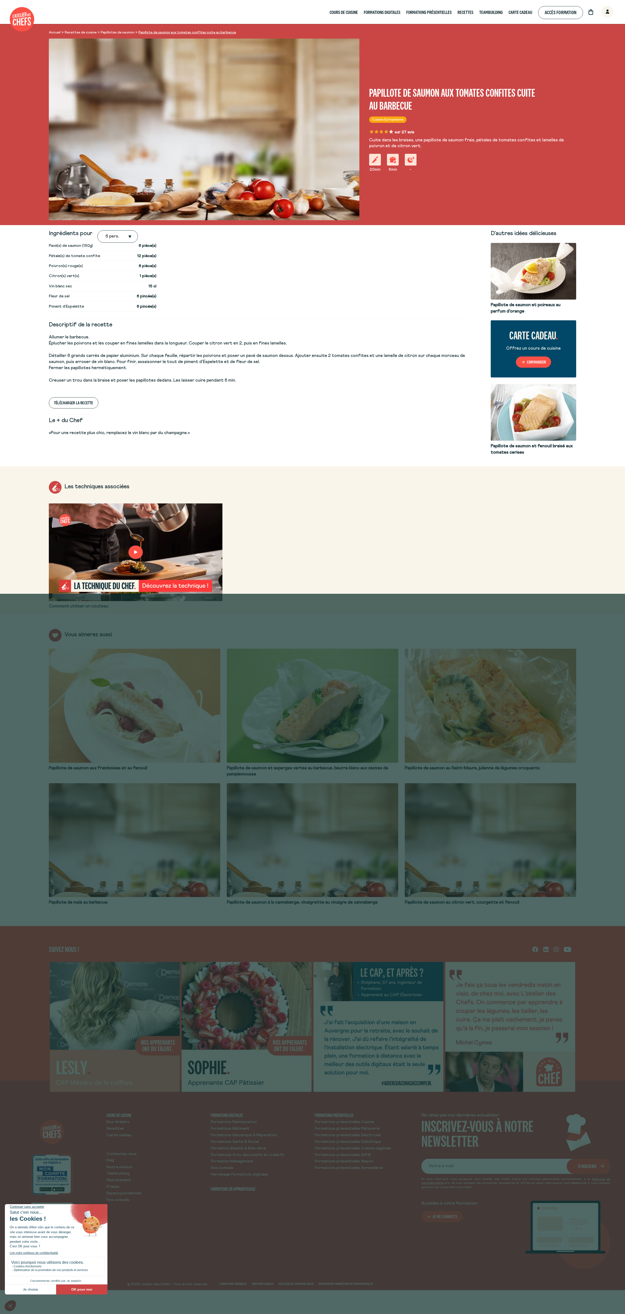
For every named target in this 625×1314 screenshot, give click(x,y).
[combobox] (105, 236)
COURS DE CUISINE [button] (344, 12)
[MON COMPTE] (602, 12)
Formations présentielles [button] (429, 12)
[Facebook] (535, 949)
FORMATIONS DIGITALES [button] (382, 12)
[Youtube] (567, 949)
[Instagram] (556, 949)
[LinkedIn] (546, 949)
